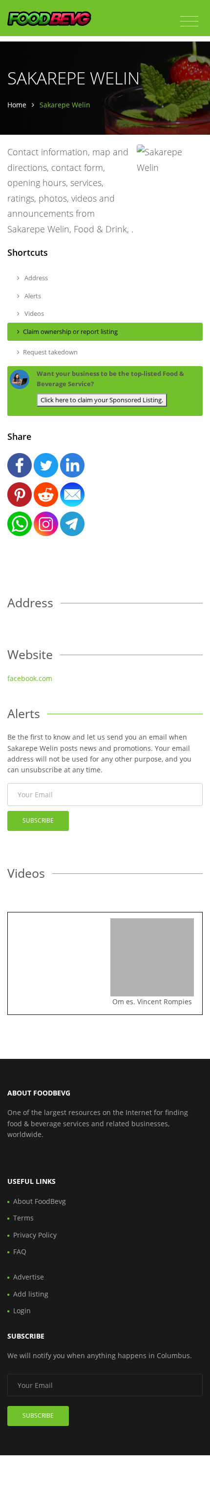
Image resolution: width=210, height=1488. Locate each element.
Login (22, 1310)
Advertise (28, 1276)
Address (35, 277)
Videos (33, 313)
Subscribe (38, 820)
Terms (23, 1217)
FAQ (19, 1251)
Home (16, 104)
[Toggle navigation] (189, 21)
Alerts (32, 295)
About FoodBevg (39, 1201)
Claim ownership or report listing (70, 331)
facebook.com (29, 678)
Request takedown (50, 352)
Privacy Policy (35, 1235)
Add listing (30, 1294)
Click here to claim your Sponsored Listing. (102, 399)
